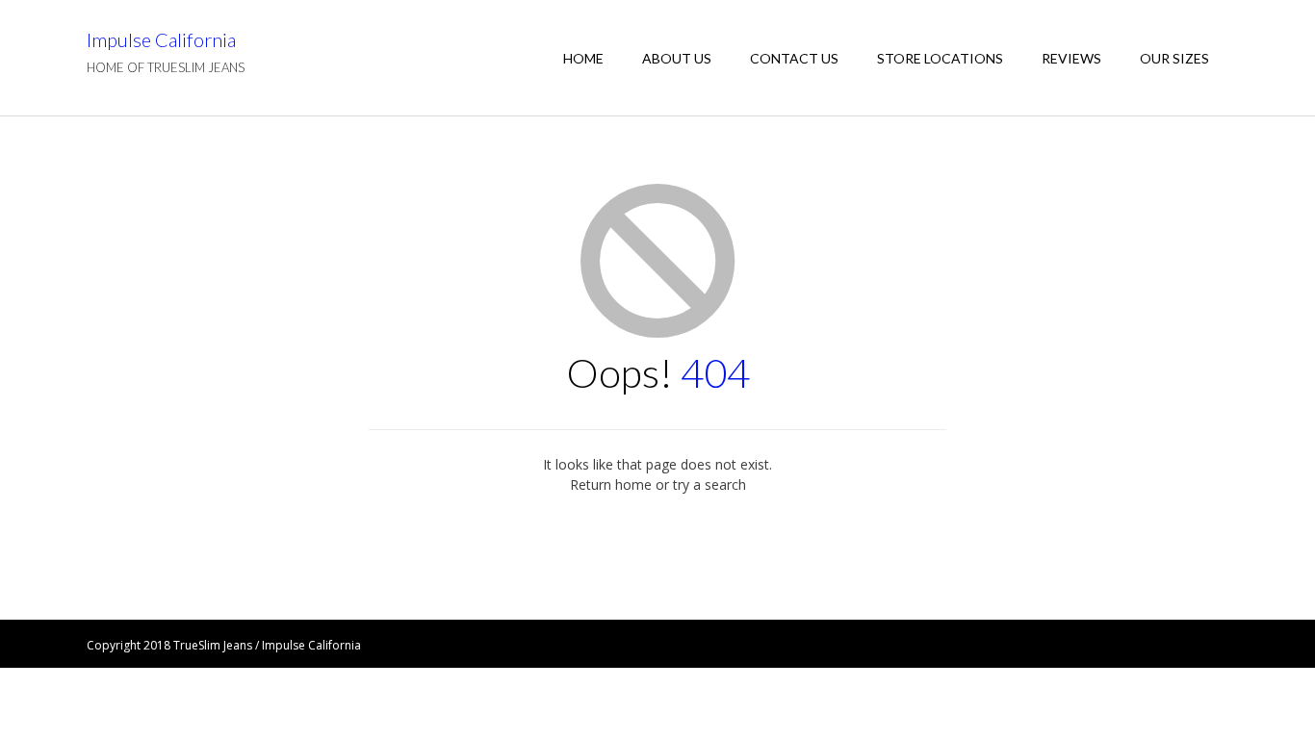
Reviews (1071, 58)
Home (583, 58)
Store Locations (940, 58)
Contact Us (794, 58)
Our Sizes (1174, 58)
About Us (676, 58)
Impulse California (161, 39)
